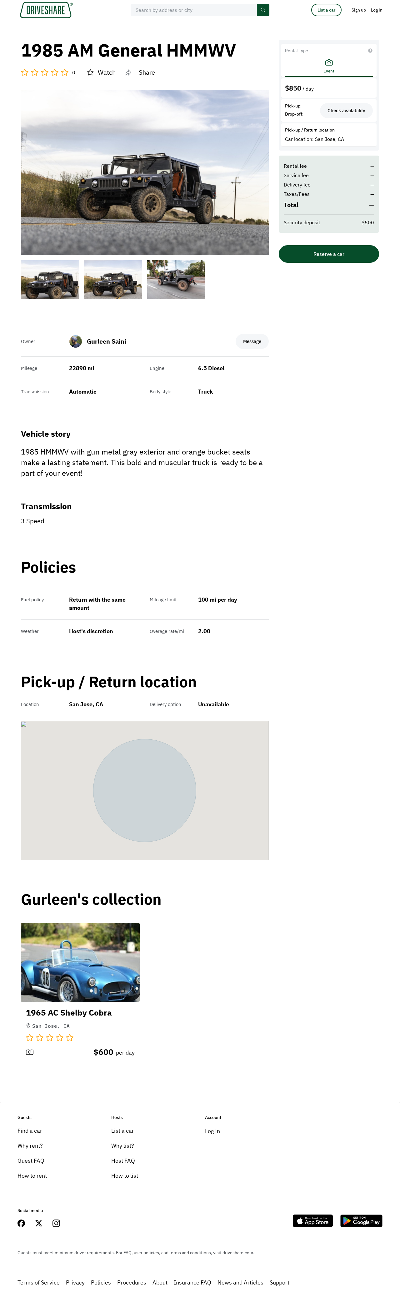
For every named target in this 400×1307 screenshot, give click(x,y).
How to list (124, 1175)
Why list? (122, 1145)
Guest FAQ (31, 1160)
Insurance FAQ (192, 1282)
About (160, 1282)
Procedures (131, 1282)
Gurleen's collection (91, 899)
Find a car (30, 1130)
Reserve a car (328, 254)
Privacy (75, 1282)
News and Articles (240, 1282)
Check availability (346, 110)
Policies (101, 1282)
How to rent (32, 1175)
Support (279, 1282)
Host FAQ (123, 1160)
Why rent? (30, 1145)
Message (252, 341)
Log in (212, 1131)
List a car (326, 10)
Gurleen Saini (106, 341)
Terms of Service (39, 1282)
